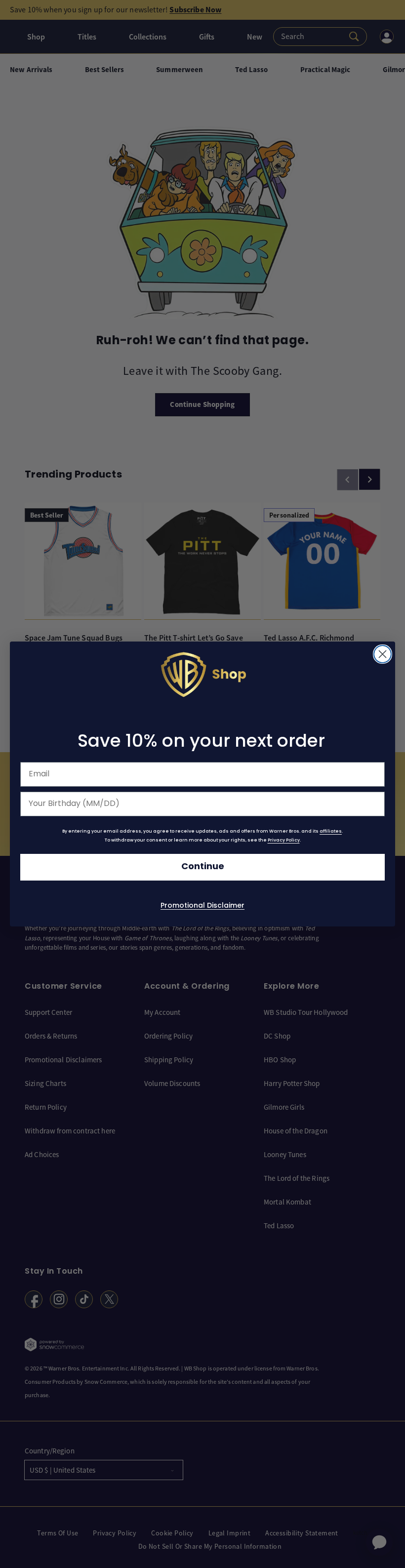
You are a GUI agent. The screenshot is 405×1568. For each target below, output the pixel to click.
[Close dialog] (382, 654)
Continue (202, 867)
